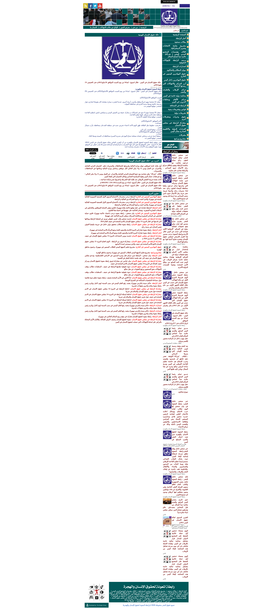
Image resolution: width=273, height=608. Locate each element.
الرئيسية (143, 27)
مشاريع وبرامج (180, 139)
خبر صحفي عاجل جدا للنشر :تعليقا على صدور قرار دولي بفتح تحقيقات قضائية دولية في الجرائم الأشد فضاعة (179, 209)
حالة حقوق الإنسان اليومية (148, 35)
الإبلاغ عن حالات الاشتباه (143, 601)
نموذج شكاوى (183, 392)
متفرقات (182, 135)
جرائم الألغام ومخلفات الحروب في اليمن (140, 596)
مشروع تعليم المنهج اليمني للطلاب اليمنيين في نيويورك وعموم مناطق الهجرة (123, 252)
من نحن (135, 27)
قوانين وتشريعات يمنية (177, 109)
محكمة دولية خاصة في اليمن (174, 96)
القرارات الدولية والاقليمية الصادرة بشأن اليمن (157, 599)
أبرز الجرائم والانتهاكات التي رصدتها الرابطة (134, 594)
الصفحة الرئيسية (179, 34)
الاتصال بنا (93, 27)
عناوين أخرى (154, 193)
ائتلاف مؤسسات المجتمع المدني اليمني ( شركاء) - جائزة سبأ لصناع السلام (174, 54)
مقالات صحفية (180, 42)
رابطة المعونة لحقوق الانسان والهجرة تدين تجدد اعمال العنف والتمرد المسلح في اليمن (180, 437)
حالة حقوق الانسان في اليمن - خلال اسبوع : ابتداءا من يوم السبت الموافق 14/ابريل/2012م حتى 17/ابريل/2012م (176, 318)
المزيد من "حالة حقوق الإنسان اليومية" (143, 161)
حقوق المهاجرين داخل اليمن (175, 80)
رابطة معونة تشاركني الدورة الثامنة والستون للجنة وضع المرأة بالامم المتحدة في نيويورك (120, 230)
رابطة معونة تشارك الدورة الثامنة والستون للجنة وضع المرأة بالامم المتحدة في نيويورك (121, 233)
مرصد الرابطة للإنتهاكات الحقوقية (155, 593)
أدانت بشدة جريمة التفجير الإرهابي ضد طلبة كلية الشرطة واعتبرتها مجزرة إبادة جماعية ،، (130, 179)
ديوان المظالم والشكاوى (176, 70)
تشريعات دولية (180, 113)
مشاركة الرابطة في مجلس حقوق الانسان (125, 598)
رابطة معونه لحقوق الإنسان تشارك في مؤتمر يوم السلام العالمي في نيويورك (125, 316)
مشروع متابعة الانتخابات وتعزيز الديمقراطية (151, 591)
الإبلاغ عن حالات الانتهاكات (109, 27)
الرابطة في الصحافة (178, 105)
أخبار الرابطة (181, 38)
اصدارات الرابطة (179, 66)
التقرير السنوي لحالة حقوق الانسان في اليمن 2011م (180, 520)
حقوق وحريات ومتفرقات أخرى (149, 598)
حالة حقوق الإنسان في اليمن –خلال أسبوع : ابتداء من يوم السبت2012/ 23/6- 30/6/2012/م (130, 182)
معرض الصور (125, 27)
